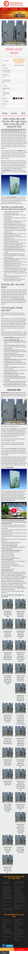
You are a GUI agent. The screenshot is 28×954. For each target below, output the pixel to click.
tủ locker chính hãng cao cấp (11, 354)
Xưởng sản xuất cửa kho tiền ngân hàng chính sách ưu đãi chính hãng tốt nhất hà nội (20, 828)
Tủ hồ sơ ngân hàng (7, 932)
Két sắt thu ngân (6, 897)
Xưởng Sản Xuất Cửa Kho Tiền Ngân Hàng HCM (7, 849)
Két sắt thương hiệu (7, 896)
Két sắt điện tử (6, 888)
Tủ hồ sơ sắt (5, 922)
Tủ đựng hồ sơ (18, 929)
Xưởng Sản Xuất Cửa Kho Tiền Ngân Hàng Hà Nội (20, 807)
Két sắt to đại (5, 892)
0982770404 (21, 949)
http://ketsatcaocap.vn (11, 545)
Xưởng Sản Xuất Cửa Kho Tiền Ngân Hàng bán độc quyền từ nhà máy (7, 718)
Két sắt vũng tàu (6, 886)
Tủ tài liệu (17, 921)
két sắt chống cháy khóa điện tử (12, 246)
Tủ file (3, 927)
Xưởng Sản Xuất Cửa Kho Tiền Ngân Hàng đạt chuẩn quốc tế (7, 762)
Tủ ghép (4, 925)
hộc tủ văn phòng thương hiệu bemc (13, 376)
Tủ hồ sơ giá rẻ (6, 930)
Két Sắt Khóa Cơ (19, 899)
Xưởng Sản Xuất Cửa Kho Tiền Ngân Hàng (7, 782)
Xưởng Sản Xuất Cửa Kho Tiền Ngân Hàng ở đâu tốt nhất (20, 614)
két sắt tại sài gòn (8, 233)
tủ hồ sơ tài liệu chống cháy (11, 340)
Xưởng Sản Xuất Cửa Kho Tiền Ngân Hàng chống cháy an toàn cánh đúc (20, 742)
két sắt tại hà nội (8, 236)
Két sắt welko (18, 889)
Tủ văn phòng (18, 932)
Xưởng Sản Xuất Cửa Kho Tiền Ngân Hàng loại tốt (7, 869)
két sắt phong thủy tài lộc (10, 276)
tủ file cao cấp (7, 370)
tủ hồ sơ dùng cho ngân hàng (11, 381)
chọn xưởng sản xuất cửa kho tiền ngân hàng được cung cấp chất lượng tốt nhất (8, 680)
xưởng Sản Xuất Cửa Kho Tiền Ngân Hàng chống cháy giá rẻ (8, 634)
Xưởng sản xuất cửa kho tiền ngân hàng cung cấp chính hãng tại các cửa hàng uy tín (20, 785)
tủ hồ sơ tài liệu (8, 337)
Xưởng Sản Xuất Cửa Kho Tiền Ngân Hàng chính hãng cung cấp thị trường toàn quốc (20, 657)
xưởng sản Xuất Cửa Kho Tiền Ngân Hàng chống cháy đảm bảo (20, 763)
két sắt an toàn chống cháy (11, 243)
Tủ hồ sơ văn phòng (20, 930)
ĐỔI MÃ (5, 9)
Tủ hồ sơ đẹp (5, 919)
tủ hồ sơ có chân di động (10, 367)
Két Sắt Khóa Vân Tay (20, 900)
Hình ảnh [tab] (14, 113)
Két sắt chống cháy (19, 896)
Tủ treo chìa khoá (19, 922)
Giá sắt (4, 924)
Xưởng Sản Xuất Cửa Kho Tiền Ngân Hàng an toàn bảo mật (20, 678)
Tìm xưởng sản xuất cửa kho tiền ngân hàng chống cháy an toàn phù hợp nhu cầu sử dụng (20, 719)
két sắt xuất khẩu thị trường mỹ (12, 249)
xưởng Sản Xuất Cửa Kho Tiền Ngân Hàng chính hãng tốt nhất (20, 634)
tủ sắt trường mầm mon (10, 362)
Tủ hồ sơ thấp (18, 919)
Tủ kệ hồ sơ (18, 940)
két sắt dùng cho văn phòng (11, 221)
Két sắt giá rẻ (18, 891)
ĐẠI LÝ (22, 9)
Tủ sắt (16, 927)
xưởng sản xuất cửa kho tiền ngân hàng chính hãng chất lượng (7, 741)
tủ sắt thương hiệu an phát (10, 373)
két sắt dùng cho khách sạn (11, 211)
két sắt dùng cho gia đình (10, 224)
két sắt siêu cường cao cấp (11, 258)
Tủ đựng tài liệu (6, 929)
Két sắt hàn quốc (6, 891)
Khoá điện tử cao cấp (7, 910)
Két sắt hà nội (18, 888)
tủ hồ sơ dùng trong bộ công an (12, 345)
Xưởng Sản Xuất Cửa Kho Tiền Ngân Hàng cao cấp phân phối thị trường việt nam (7, 656)
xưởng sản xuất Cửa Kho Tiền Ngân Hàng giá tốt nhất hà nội (20, 698)
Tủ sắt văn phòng (6, 921)
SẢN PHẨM (14, 9)
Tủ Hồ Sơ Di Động (6, 936)
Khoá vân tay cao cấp (20, 908)
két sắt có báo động (9, 279)
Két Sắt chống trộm (7, 908)
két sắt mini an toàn (9, 240)
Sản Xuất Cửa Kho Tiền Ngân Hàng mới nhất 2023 (7, 614)
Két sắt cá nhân (19, 894)
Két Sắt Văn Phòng (7, 902)
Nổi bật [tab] (4, 113)
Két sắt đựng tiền (6, 889)
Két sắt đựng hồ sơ (7, 905)
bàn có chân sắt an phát (10, 384)
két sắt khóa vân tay (9, 262)
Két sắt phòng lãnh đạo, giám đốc (19, 906)
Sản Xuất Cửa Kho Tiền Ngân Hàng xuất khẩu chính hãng (20, 849)
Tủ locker (17, 925)
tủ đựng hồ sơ (7, 218)
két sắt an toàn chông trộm (11, 271)
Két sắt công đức (19, 897)
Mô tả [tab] (23, 113)
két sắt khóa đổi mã (9, 265)
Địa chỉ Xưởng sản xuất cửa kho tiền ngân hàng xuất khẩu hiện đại (8, 808)
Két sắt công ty (18, 892)
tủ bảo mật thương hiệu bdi (11, 350)
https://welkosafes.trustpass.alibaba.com (12, 550)
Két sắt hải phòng (19, 881)
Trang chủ (7, 949)
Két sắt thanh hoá (19, 886)
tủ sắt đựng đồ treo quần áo (11, 359)
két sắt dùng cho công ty (10, 268)
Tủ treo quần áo (19, 924)
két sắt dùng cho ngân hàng (11, 214)
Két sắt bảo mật (6, 894)
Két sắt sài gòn (6, 881)
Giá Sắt (4, 940)
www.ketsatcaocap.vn (6, 499)
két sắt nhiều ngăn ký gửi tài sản (12, 254)
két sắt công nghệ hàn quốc (11, 227)
